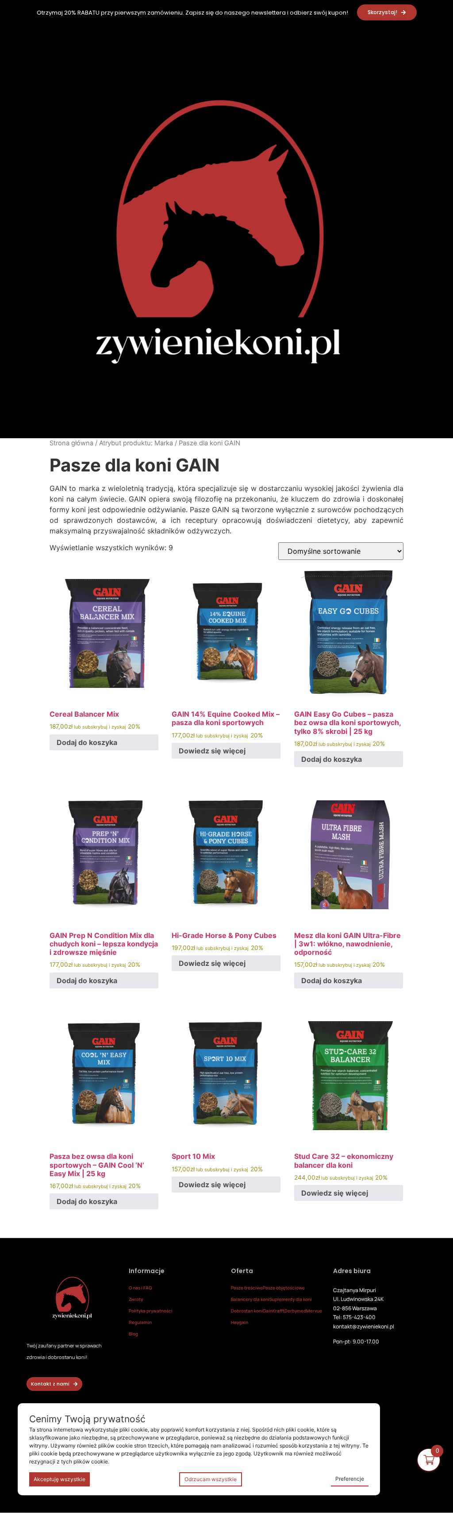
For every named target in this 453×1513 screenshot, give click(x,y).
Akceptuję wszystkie (59, 1479)
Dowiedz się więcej (212, 750)
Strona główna (71, 443)
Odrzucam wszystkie (210, 1479)
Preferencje (349, 1478)
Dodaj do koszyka (87, 742)
